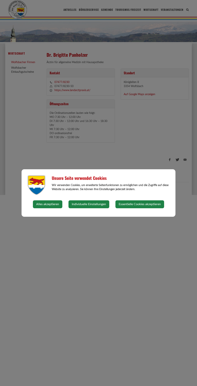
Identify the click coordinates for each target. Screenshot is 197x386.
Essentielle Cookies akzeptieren (140, 204)
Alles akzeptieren (47, 204)
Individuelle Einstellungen (89, 204)
